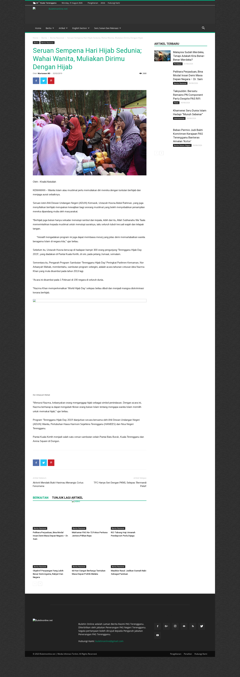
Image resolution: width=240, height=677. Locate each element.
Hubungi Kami (114, 3)
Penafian (188, 653)
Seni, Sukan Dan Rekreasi (106, 28)
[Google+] (185, 3)
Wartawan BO (44, 73)
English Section (79, 28)
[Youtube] (205, 3)
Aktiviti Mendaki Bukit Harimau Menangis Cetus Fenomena (58, 484)
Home (38, 28)
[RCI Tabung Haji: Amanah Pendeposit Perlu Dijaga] (128, 517)
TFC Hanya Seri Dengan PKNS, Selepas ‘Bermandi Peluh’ (120, 484)
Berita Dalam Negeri (182, 145)
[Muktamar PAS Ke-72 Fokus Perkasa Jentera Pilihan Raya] (89, 517)
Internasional (179, 118)
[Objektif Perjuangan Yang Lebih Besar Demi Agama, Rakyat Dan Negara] (50, 555)
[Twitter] (201, 3)
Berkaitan (40, 497)
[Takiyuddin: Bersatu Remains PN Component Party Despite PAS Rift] (162, 94)
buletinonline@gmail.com (109, 641)
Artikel (62, 28)
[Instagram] (189, 3)
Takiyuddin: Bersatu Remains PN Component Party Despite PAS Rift (188, 94)
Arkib (103, 3)
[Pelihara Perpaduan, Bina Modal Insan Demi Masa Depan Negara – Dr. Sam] (50, 517)
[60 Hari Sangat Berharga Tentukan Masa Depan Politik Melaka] (89, 555)
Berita (48, 28)
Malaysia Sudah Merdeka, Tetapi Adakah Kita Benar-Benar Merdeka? (189, 56)
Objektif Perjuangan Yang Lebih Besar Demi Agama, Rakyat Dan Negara (48, 573)
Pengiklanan (93, 3)
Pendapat (178, 64)
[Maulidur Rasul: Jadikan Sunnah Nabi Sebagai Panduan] (128, 555)
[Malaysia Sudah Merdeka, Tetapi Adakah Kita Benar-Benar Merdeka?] (162, 55)
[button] (203, 28)
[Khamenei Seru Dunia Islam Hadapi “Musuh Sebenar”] (162, 114)
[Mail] (193, 3)
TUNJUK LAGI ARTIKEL (67, 497)
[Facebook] (181, 3)
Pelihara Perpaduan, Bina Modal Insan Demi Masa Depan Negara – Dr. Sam (50, 535)
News (176, 103)
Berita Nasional (57, 37)
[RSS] (197, 3)
